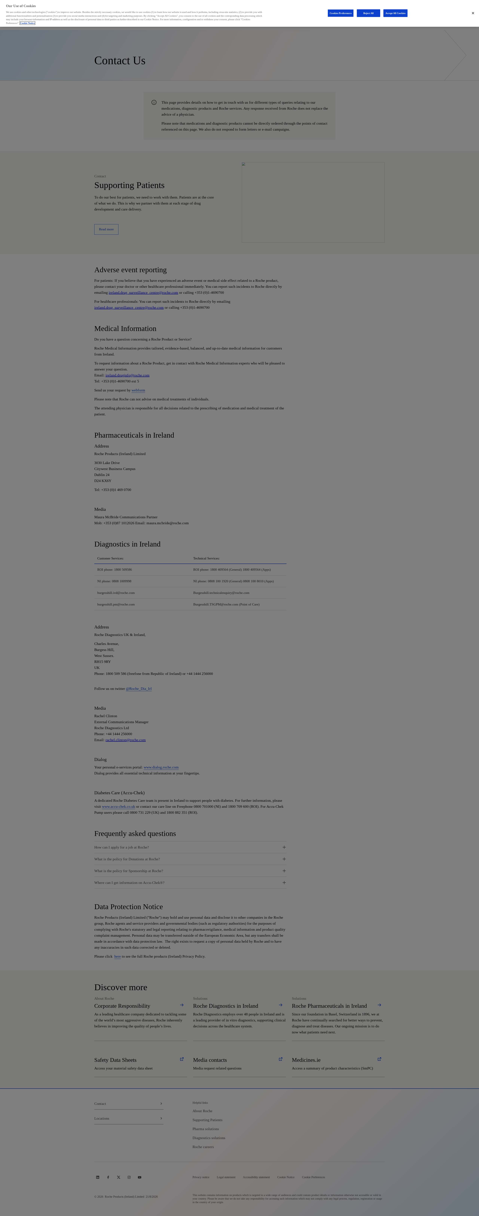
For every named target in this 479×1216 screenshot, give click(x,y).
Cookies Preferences (340, 13)
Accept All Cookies (395, 13)
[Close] (473, 13)
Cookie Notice (27, 23)
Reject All (368, 13)
